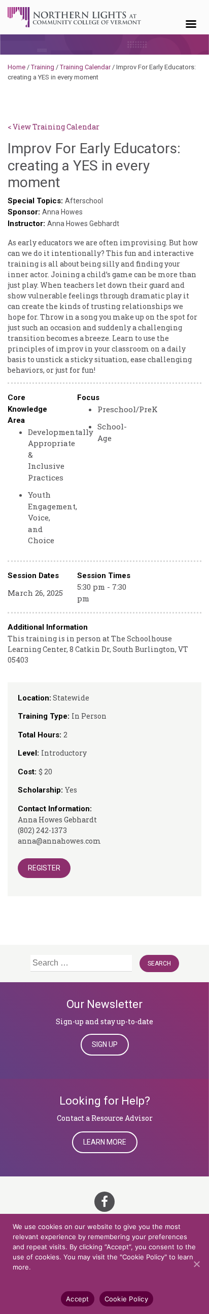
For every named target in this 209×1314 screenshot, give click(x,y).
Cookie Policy (126, 1299)
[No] (196, 1264)
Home (16, 67)
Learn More (104, 1142)
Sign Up (105, 1044)
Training (42, 67)
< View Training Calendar (53, 127)
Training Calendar (85, 67)
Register (44, 868)
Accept (77, 1299)
